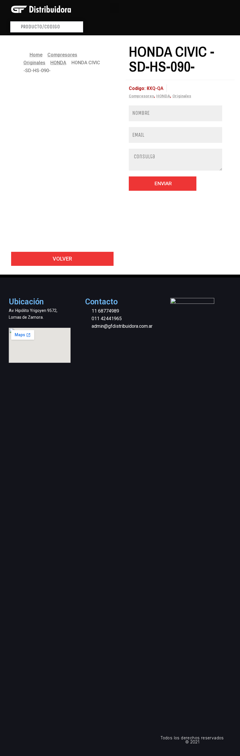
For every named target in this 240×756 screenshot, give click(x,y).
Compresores (62, 55)
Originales (34, 62)
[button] (114, 8)
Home (36, 55)
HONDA (58, 62)
